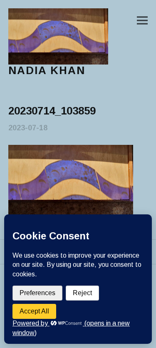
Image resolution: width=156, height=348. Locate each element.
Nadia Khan (46, 70)
